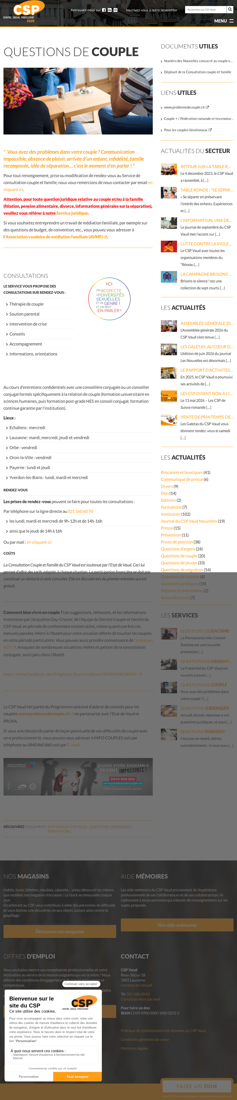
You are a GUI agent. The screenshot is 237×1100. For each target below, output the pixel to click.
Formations (171, 507)
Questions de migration (182, 569)
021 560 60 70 (80, 511)
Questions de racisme (180, 576)
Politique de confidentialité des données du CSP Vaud (163, 1030)
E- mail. (73, 744)
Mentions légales (134, 1048)
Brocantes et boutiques (182, 472)
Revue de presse (175, 597)
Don (165, 493)
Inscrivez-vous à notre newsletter (151, 10)
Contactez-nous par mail (140, 999)
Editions (168, 500)
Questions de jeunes (179, 562)
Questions (109, 827)
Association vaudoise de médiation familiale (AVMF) (54, 236)
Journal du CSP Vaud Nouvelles (189, 521)
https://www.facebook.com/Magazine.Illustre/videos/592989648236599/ (70, 674)
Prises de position (177, 541)
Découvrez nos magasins (59, 931)
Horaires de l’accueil (136, 985)
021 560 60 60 (138, 994)
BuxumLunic (225, 1096)
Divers (167, 486)
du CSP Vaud (67, 827)
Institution (171, 514)
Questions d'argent (178, 548)
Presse (167, 528)
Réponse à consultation (182, 590)
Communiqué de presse (182, 479)
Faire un (197, 1086)
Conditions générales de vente (145, 1039)
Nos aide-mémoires (177, 925)
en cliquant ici (39, 542)
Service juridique (72, 213)
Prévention (171, 534)
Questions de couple (179, 555)
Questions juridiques (180, 583)
